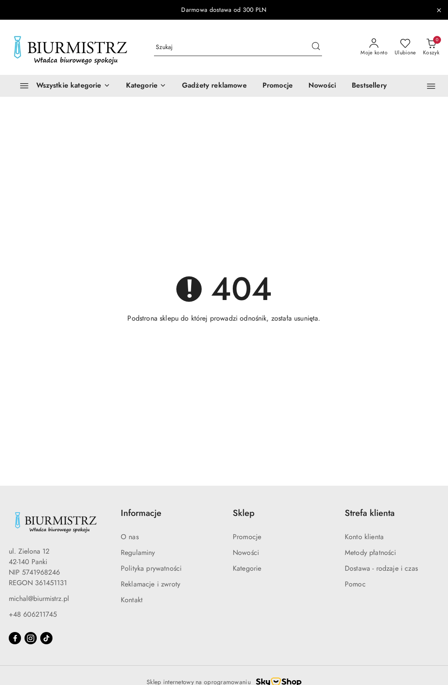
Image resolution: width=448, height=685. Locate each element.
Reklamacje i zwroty (150, 584)
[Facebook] (15, 638)
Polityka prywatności (151, 568)
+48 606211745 (33, 614)
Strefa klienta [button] (370, 513)
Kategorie (247, 568)
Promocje (247, 537)
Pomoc (355, 584)
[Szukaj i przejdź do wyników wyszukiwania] (316, 47)
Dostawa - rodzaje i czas (381, 568)
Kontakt (132, 600)
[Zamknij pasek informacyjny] (439, 10)
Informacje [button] (141, 513)
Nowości (246, 552)
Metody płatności (370, 552)
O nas (130, 537)
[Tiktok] (46, 638)
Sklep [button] (244, 513)
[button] (146, 86)
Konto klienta (364, 537)
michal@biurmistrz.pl (39, 598)
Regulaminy (138, 552)
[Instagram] (30, 638)
